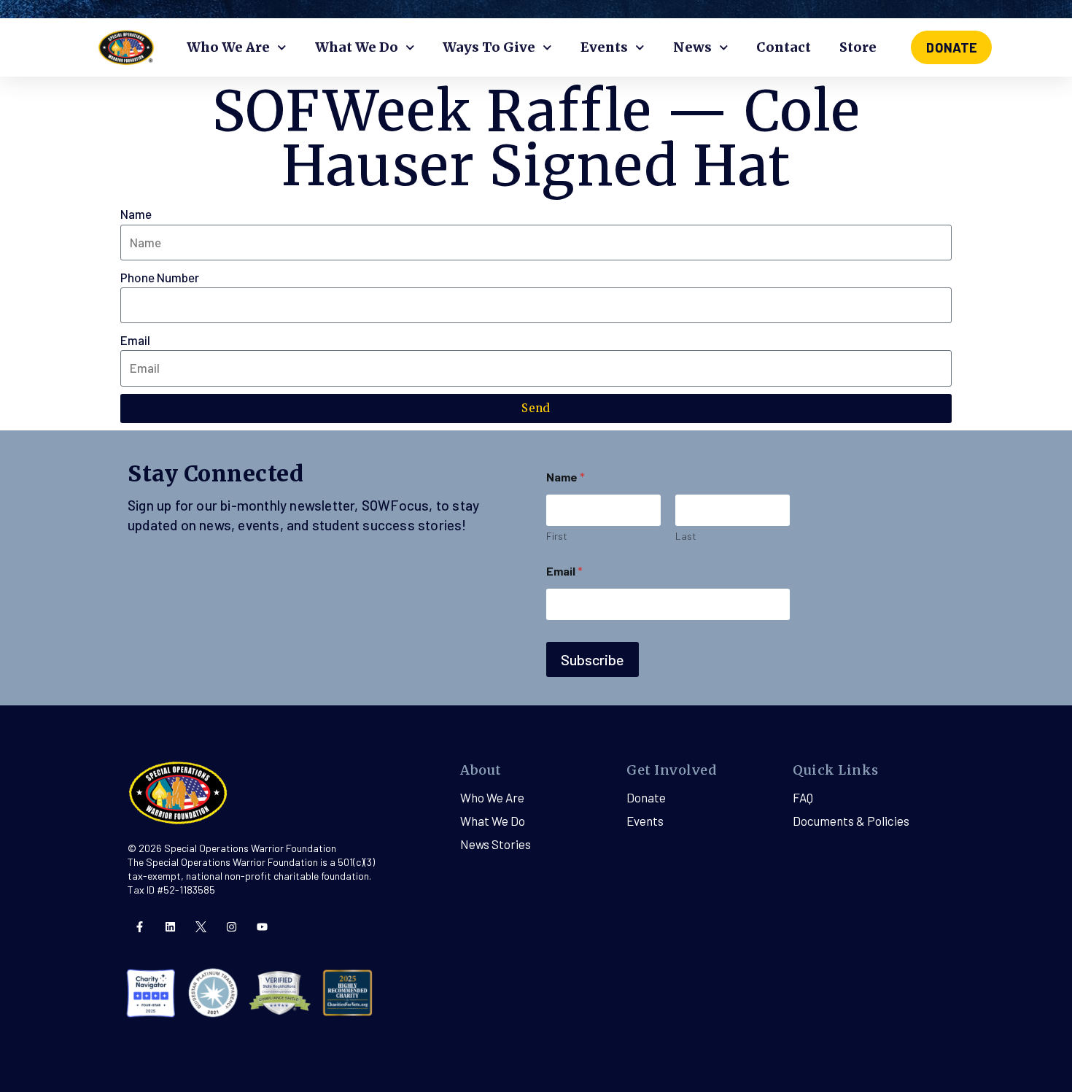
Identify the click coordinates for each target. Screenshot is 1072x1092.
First (556, 536)
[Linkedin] (170, 927)
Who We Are (228, 47)
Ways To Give (489, 47)
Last (685, 536)
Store (858, 47)
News (692, 47)
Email (135, 340)
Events (604, 47)
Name (136, 213)
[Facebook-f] (140, 927)
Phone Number (159, 277)
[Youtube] (262, 927)
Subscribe (592, 659)
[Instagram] (232, 927)
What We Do (356, 47)
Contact (783, 47)
